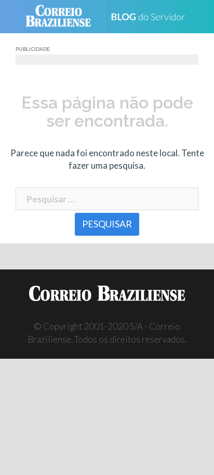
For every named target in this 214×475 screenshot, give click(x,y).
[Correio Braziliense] (63, 16)
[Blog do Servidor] (152, 17)
